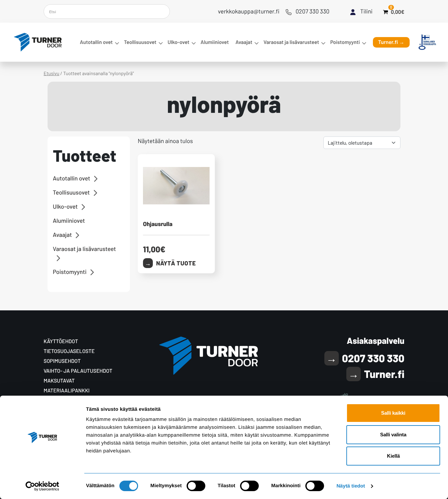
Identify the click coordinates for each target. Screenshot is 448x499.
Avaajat (243, 42)
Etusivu (51, 73)
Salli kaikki (393, 413)
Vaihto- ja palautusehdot (78, 371)
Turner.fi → (391, 42)
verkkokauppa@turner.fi (248, 11)
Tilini (366, 11)
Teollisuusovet (140, 42)
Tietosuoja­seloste (69, 351)
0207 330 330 (312, 11)
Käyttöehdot (61, 341)
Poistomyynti (345, 42)
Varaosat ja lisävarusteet (291, 42)
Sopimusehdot (62, 361)
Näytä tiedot (350, 486)
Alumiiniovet (215, 42)
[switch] (196, 486)
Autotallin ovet (96, 42)
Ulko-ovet (178, 42)
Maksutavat (59, 381)
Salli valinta (393, 434)
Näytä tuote (176, 263)
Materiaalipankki (67, 390)
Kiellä (393, 456)
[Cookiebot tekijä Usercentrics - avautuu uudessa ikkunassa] (42, 486)
